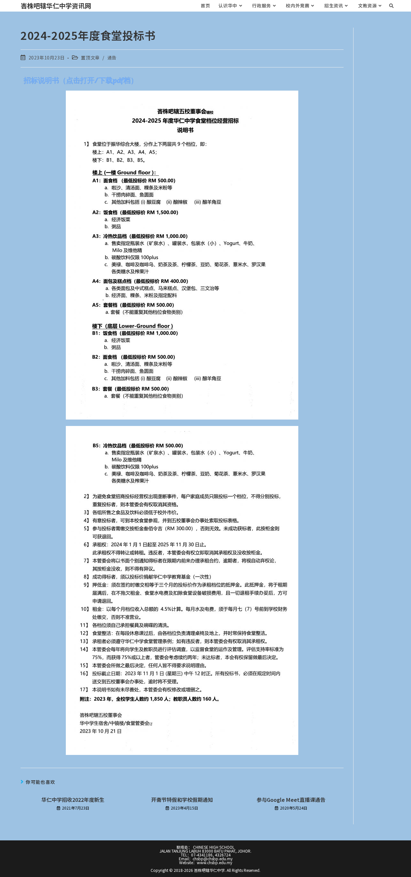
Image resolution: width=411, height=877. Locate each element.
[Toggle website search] (391, 5)
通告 (112, 57)
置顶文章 (90, 57)
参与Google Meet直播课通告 (291, 799)
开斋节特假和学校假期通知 (182, 799)
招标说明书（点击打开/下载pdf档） (81, 80)
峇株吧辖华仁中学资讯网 (56, 5)
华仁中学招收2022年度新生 (72, 799)
